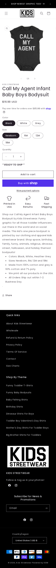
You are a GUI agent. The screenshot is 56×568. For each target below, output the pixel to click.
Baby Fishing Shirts (17, 399)
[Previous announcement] (5, 4)
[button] (6, 13)
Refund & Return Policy (19, 337)
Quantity (6, 149)
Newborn (11, 135)
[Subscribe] (46, 508)
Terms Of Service (16, 351)
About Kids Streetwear (19, 323)
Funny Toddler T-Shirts (19, 385)
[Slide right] (34, 78)
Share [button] (8, 295)
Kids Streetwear (24, 562)
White (23, 123)
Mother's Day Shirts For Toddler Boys (27, 427)
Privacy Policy (14, 344)
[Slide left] (21, 78)
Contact (11, 358)
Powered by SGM (40, 562)
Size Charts (12, 365)
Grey (38, 123)
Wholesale (12, 330)
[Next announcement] (50, 4)
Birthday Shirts (14, 406)
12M (38, 135)
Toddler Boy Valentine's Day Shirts (26, 420)
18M (8, 142)
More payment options (28, 190)
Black (9, 123)
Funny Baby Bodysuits (18, 392)
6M (26, 135)
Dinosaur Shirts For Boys (20, 413)
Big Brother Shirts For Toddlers (23, 434)
